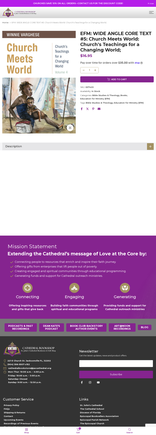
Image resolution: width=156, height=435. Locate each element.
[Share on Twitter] (87, 108)
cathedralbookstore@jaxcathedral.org (29, 368)
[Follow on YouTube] (98, 382)
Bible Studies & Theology (106, 95)
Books (124, 95)
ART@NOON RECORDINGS (122, 327)
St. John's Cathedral (91, 405)
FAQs (7, 409)
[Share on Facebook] (81, 108)
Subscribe (116, 374)
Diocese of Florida (90, 412)
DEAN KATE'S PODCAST (51, 327)
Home (5, 23)
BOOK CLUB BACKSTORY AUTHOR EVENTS (86, 327)
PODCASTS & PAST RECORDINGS (20, 327)
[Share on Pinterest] (93, 108)
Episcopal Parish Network (94, 420)
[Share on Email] (99, 108)
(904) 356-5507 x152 (18, 364)
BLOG (144, 327)
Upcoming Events (13, 420)
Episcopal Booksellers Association (99, 416)
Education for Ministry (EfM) (95, 98)
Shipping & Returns (14, 412)
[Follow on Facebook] (81, 382)
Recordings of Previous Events (21, 423)
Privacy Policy (11, 405)
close (6, 3)
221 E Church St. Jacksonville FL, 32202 (29, 360)
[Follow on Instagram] (90, 382)
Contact (8, 416)
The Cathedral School (92, 409)
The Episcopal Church (92, 423)
